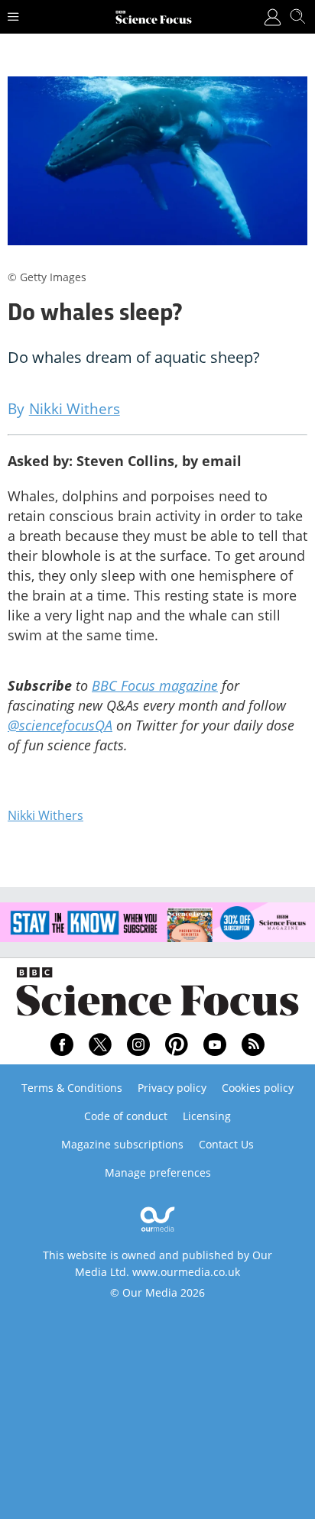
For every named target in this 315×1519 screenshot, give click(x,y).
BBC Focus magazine (155, 685)
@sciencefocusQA (60, 725)
